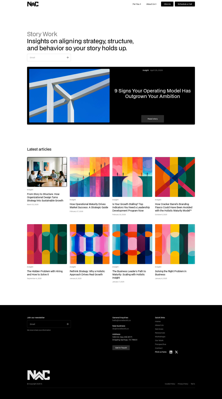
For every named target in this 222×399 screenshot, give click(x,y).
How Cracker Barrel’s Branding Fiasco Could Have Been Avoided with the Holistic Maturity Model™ (173, 207)
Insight (146, 70)
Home (157, 321)
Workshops (160, 336)
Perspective (160, 344)
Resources (160, 332)
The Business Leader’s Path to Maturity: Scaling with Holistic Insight (129, 274)
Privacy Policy (183, 384)
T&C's (193, 384)
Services (159, 329)
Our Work (159, 340)
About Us (159, 325)
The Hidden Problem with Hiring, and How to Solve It (45, 273)
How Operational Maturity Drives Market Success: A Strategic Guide (89, 205)
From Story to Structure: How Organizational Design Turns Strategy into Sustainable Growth (45, 197)
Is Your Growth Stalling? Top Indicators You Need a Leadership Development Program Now (131, 207)
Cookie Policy (170, 384)
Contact (158, 348)
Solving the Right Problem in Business (170, 273)
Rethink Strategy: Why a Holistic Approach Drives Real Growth (87, 273)
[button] (137, 4)
